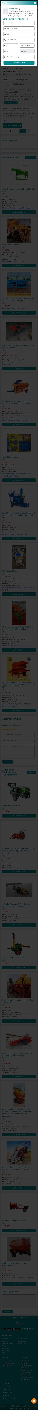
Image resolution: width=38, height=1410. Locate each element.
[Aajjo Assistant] (34, 1401)
